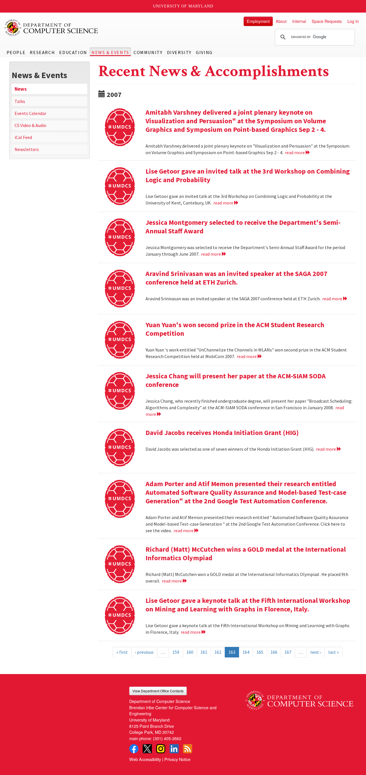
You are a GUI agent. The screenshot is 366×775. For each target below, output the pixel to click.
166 (273, 652)
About (281, 21)
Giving (204, 52)
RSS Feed (187, 748)
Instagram (160, 748)
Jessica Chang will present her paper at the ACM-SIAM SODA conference (236, 380)
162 (217, 652)
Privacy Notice (177, 759)
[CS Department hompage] (299, 698)
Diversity (179, 52)
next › (315, 652)
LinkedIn (174, 748)
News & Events (110, 52)
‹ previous (144, 652)
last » (333, 652)
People (16, 52)
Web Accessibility (145, 759)
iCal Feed (23, 137)
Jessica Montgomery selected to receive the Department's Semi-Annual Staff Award (243, 226)
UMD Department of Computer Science (51, 27)
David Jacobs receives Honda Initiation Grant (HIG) (222, 432)
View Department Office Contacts (158, 690)
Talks (20, 101)
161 (203, 652)
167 (288, 652)
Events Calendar (30, 113)
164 (245, 652)
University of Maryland (183, 6)
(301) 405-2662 (167, 738)
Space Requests (327, 21)
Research (42, 52)
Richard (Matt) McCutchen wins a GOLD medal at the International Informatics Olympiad (246, 553)
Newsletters (27, 149)
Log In (353, 21)
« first (122, 652)
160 (189, 652)
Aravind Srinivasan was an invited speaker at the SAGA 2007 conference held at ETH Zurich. (236, 278)
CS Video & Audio (30, 125)
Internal (299, 21)
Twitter (147, 748)
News (21, 89)
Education (73, 52)
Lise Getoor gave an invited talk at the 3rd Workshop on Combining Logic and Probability (248, 175)
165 (259, 652)
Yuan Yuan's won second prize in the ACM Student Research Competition (235, 329)
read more (295, 152)
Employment (258, 21)
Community (148, 52)
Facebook (133, 748)
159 (175, 652)
